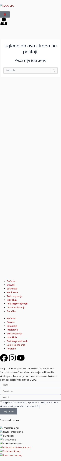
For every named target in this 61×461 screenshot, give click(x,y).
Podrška (11, 311)
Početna (11, 281)
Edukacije (12, 288)
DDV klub (12, 300)
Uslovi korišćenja (16, 307)
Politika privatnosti (17, 303)
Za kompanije (14, 296)
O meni (11, 284)
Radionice (12, 292)
